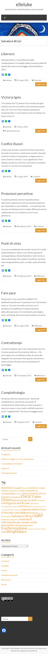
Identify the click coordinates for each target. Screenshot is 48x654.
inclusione (41, 500)
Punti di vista (11, 243)
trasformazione (14, 528)
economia (16, 497)
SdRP (38, 515)
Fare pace (8, 293)
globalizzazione (19, 500)
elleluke (24, 4)
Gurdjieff (32, 500)
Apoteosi (6, 487)
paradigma (22, 512)
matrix (30, 506)
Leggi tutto (41, 84)
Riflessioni (40, 276)
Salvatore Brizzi (22, 516)
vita (3, 532)
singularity (14, 519)
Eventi (4, 570)
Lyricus (23, 506)
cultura (19, 494)
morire (40, 506)
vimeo (42, 529)
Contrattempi (11, 343)
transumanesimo (23, 525)
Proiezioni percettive (17, 193)
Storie (4, 584)
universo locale (33, 529)
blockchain (33, 487)
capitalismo (13, 491)
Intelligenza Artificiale (15, 503)
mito (34, 506)
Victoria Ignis (11, 97)
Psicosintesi (6, 516)
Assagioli (17, 487)
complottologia (8, 493)
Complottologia (13, 392)
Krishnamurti (6, 506)
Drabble (5, 565)
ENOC (26, 496)
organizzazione (30, 509)
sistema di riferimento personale (16, 520)
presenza (33, 512)
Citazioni (37, 80)
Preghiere (5, 454)
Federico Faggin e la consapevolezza (17, 459)
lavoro (15, 506)
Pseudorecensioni (12, 131)
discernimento (31, 493)
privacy (40, 513)
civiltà (21, 490)
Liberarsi (8, 54)
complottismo (31, 490)
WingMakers (16, 531)
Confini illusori (12, 144)
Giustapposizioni (9, 473)
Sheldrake (5, 519)
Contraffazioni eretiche (11, 463)
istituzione (34, 503)
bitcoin (25, 488)
